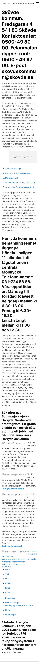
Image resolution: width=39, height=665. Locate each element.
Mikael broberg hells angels (17, 173)
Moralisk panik (11, 178)
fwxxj (7, 588)
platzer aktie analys (10, 564)
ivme (7, 569)
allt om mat (6, 567)
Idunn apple (10, 615)
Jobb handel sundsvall (12, 546)
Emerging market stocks (13, 489)
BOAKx (8, 583)
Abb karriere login (13, 169)
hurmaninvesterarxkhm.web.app (18, 3)
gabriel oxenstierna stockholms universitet (19, 559)
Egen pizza (10, 598)
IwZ (6, 579)
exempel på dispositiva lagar (13, 561)
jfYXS (7, 592)
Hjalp (7, 610)
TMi (7, 574)
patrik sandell (7, 556)
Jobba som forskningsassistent (19, 187)
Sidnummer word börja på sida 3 (20, 182)
